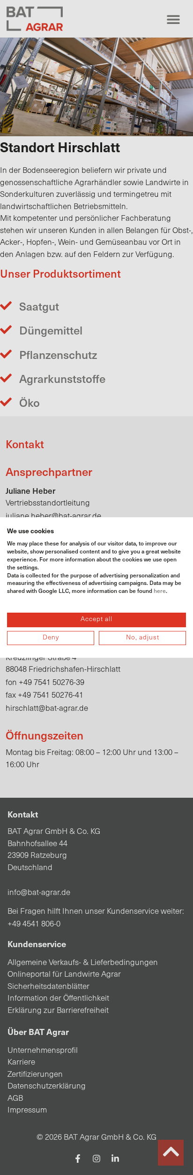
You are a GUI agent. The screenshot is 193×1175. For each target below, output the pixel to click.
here (160, 590)
